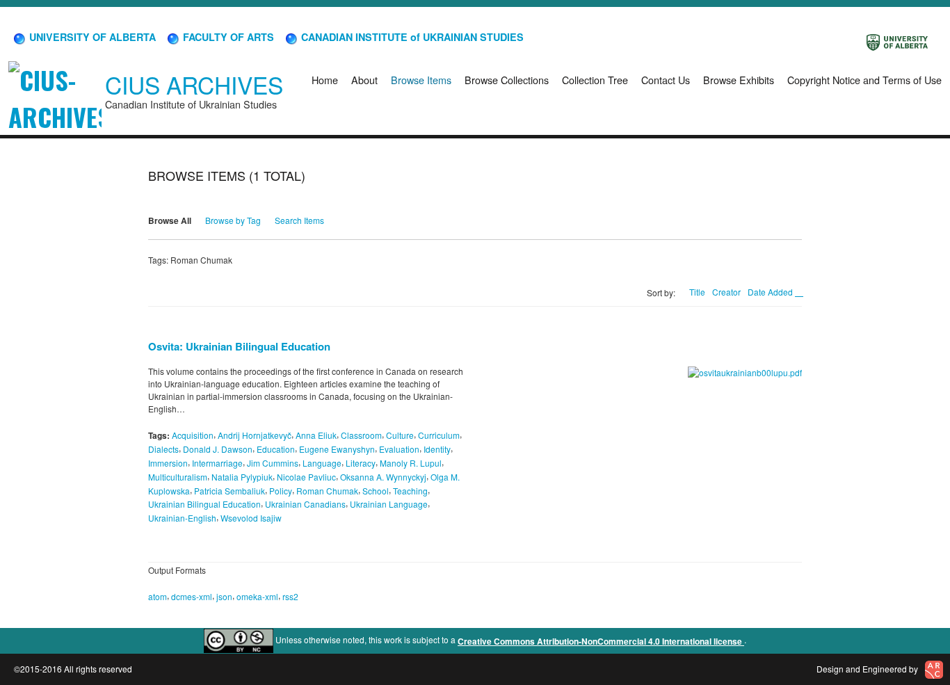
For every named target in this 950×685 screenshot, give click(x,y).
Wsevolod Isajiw (251, 518)
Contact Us (665, 79)
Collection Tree (595, 79)
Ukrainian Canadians (305, 504)
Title (697, 292)
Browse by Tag (233, 220)
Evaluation (399, 449)
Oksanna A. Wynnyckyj (383, 477)
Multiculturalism (177, 477)
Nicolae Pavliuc (306, 477)
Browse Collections (507, 79)
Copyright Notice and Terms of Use (864, 79)
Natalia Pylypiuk (242, 477)
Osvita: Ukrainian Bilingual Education (239, 346)
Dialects (163, 449)
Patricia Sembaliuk (229, 490)
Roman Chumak (327, 490)
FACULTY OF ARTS (227, 37)
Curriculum (439, 435)
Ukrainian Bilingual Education (204, 504)
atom (157, 596)
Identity (437, 449)
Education (276, 449)
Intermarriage (217, 463)
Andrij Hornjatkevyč (254, 435)
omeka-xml (257, 596)
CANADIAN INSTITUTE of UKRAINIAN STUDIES (411, 37)
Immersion (168, 463)
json (224, 596)
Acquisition (193, 435)
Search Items (299, 220)
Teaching (410, 490)
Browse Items (421, 79)
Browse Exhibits (738, 79)
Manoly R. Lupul (411, 463)
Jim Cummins (272, 463)
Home (325, 79)
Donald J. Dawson (217, 449)
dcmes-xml (191, 596)
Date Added (771, 292)
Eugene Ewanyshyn (337, 449)
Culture (400, 435)
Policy (280, 490)
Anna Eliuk (316, 435)
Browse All (169, 220)
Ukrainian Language (389, 504)
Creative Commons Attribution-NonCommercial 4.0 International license (601, 641)
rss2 (290, 596)
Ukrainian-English (182, 518)
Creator (726, 292)
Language (322, 463)
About (364, 79)
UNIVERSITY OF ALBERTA (91, 37)
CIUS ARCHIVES (194, 84)
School (375, 490)
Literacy (361, 463)
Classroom (361, 435)
